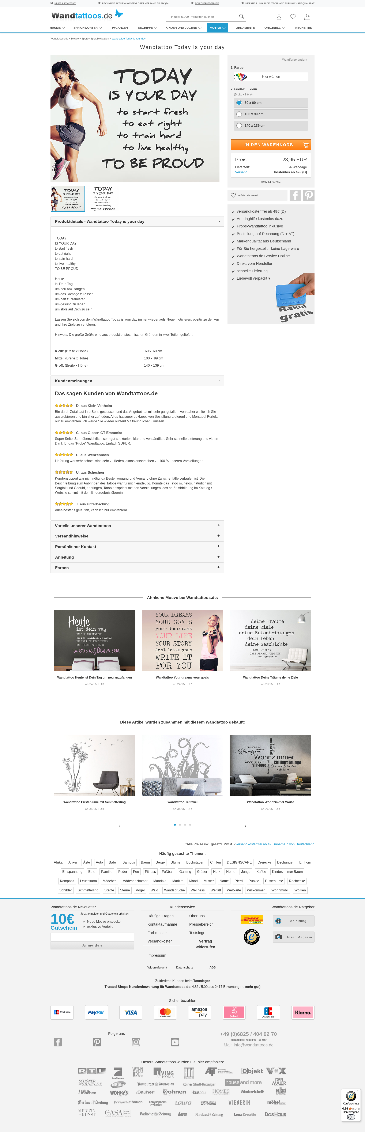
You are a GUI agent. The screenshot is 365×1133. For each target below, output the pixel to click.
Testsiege (197, 933)
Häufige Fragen (160, 916)
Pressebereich (201, 924)
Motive (215, 27)
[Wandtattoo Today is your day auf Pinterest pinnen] (308, 195)
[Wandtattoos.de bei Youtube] (175, 1042)
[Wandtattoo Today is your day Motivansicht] (102, 198)
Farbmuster (157, 933)
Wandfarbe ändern (294, 59)
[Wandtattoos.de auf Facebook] (58, 1042)
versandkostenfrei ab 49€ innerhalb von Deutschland (275, 844)
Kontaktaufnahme (162, 924)
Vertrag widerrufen (205, 944)
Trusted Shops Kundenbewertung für (147, 987)
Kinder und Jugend (181, 27)
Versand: (241, 172)
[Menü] (358, 1091)
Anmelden (92, 945)
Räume (55, 27)
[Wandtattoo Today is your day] (134, 118)
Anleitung (298, 921)
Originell (272, 27)
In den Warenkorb (269, 145)
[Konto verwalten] (279, 17)
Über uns (197, 916)
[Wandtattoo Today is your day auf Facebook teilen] (294, 195)
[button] (174, 825)
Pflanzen (120, 27)
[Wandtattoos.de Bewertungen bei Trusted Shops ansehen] (252, 943)
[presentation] (120, 826)
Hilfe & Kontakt (65, 3)
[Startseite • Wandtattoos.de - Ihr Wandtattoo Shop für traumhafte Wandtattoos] (87, 15)
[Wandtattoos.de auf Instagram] (136, 1042)
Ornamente (245, 27)
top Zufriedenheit (207, 3)
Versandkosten (160, 941)
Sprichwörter (86, 27)
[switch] (351, 1116)
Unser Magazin (299, 937)
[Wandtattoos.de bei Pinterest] (97, 1042)
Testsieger (201, 981)
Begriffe (145, 27)
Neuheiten (303, 27)
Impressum (156, 955)
